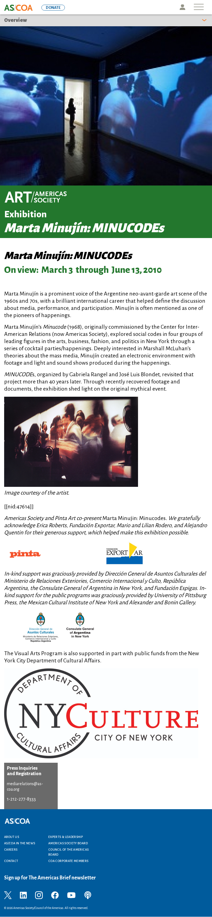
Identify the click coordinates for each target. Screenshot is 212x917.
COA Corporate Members (68, 861)
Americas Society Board (68, 843)
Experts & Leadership (65, 836)
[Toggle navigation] (199, 7)
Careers (11, 849)
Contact (11, 861)
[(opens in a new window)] (8, 895)
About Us (11, 836)
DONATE (53, 8)
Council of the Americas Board (68, 852)
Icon (182, 7)
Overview (15, 20)
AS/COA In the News (19, 843)
